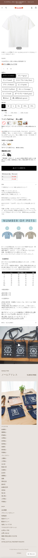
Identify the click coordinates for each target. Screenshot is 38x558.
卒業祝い (4, 452)
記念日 (3, 473)
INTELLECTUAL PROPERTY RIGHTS (12, 542)
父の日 (3, 464)
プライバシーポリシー (7, 513)
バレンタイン (5, 455)
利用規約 (4, 516)
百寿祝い (4, 444)
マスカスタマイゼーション (9, 527)
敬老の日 (4, 467)
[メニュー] (2, 8)
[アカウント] (32, 8)
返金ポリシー (5, 518)
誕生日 (3, 484)
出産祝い (4, 470)
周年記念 (4, 481)
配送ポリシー (5, 521)
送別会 (3, 490)
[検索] (6, 8)
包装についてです (6, 524)
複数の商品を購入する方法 (9, 536)
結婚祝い (4, 429)
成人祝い (4, 496)
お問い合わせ (5, 533)
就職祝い (4, 475)
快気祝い (4, 449)
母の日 (3, 493)
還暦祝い (4, 432)
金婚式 (3, 447)
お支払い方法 (5, 530)
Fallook (16, 549)
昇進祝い (4, 435)
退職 (2, 478)
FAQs (3, 539)
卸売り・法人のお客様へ (7, 322)
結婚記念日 (4, 487)
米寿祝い (4, 441)
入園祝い (4, 458)
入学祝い (4, 461)
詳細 (2, 184)
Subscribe (32, 375)
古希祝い (4, 438)
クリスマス (4, 426)
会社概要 (4, 510)
